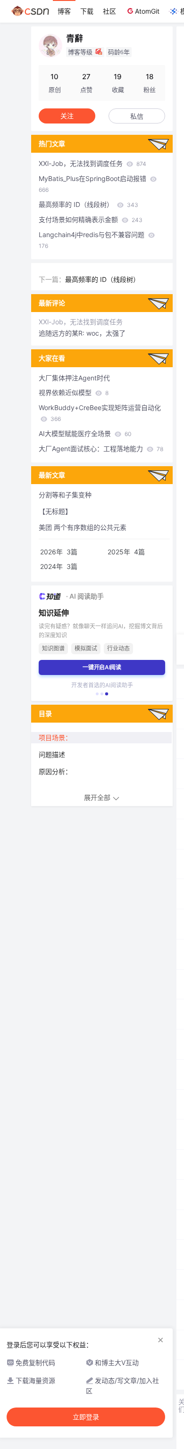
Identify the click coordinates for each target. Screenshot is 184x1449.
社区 (109, 11)
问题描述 (52, 754)
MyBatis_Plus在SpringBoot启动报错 (93, 183)
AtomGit (147, 11)
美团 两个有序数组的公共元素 (82, 527)
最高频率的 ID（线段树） (88, 204)
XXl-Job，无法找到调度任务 (92, 163)
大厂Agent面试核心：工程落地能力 (101, 449)
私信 (136, 116)
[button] (97, 693)
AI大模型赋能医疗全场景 (85, 433)
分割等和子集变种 (65, 495)
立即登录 (86, 1417)
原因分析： (55, 771)
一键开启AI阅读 (102, 667)
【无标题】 (55, 511)
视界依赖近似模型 (74, 392)
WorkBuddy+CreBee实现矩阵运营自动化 (100, 412)
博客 (64, 11)
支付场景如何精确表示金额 (90, 219)
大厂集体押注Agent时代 (74, 378)
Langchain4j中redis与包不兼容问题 (92, 240)
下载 (86, 11)
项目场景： (55, 737)
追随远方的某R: (62, 333)
